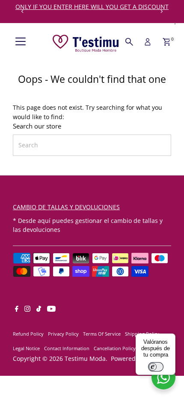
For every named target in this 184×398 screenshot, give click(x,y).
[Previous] (22, 11)
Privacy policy (63, 334)
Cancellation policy (115, 348)
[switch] (155, 367)
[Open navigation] (20, 42)
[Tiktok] (38, 309)
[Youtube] (51, 309)
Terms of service (102, 334)
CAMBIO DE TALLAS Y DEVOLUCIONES (66, 207)
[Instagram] (27, 309)
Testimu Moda (85, 358)
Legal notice (26, 348)
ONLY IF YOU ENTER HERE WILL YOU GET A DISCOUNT (92, 7)
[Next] (161, 11)
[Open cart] (166, 42)
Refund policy (28, 334)
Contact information (66, 348)
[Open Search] (129, 42)
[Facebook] (17, 309)
